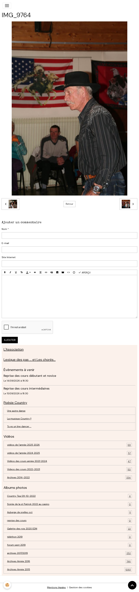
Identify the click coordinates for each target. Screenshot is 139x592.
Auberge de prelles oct (69, 512)
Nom (4, 229)
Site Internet (9, 257)
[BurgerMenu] (7, 6)
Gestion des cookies (80, 587)
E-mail (5, 243)
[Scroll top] (132, 585)
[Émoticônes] (74, 272)
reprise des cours (69, 520)
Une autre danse (16, 410)
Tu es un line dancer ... (19, 426)
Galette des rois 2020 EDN (69, 528)
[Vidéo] (63, 272)
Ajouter (10, 340)
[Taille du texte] (21, 272)
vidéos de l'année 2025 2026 (69, 444)
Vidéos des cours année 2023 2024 (69, 461)
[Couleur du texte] (28, 272)
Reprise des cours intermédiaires (26, 388)
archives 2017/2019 (69, 553)
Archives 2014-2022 (69, 477)
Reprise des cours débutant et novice (30, 376)
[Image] (57, 272)
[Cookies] (7, 585)
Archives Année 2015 (69, 569)
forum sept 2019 (69, 545)
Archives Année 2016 (69, 561)
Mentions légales (56, 587)
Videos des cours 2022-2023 (69, 469)
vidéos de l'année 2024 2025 (69, 453)
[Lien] (46, 272)
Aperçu (86, 272)
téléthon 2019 (69, 536)
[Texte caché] (52, 272)
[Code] (68, 272)
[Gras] (5, 272)
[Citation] (35, 272)
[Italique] (10, 272)
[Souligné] (16, 272)
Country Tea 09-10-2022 (69, 496)
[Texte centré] (40, 272)
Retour (69, 203)
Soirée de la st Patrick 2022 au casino (69, 504)
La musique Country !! (19, 418)
